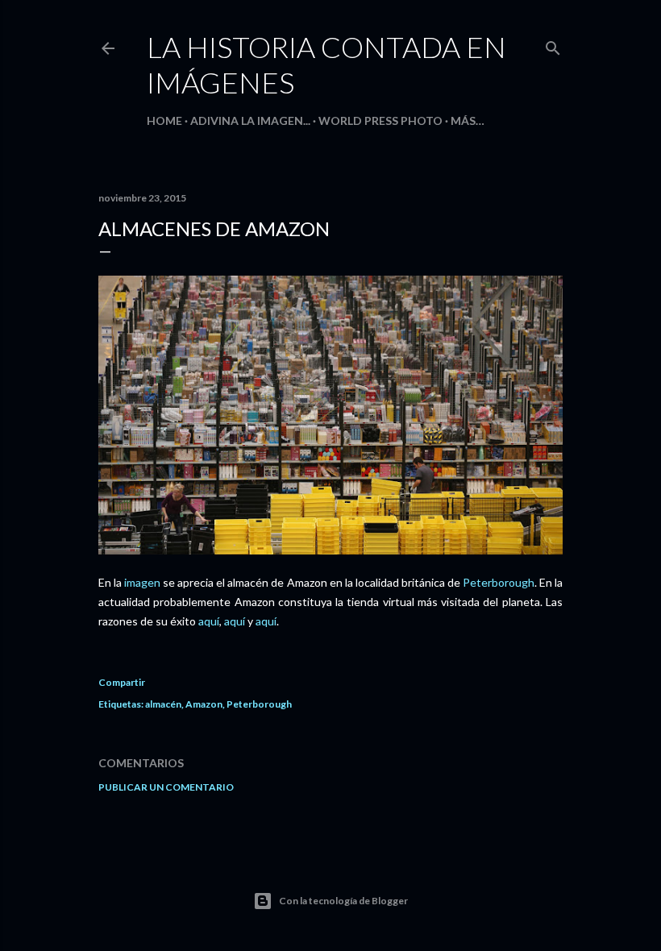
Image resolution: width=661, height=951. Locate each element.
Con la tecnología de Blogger (343, 901)
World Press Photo (380, 120)
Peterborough (498, 582)
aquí (208, 621)
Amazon (203, 704)
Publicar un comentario (166, 787)
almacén (163, 704)
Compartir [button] (121, 682)
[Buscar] (553, 44)
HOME (164, 120)
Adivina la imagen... (250, 120)
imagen (142, 582)
